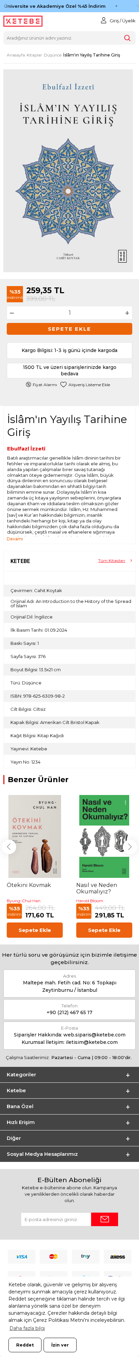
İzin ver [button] (60, 1345)
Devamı (15, 538)
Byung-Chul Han (23, 900)
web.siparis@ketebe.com (94, 1035)
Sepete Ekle (69, 329)
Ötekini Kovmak (29, 885)
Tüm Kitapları (111, 560)
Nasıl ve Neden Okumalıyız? (96, 888)
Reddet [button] (25, 1345)
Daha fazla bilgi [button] (27, 1328)
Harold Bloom (89, 900)
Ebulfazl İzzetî (26, 448)
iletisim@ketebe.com (92, 1042)
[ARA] (127, 37)
